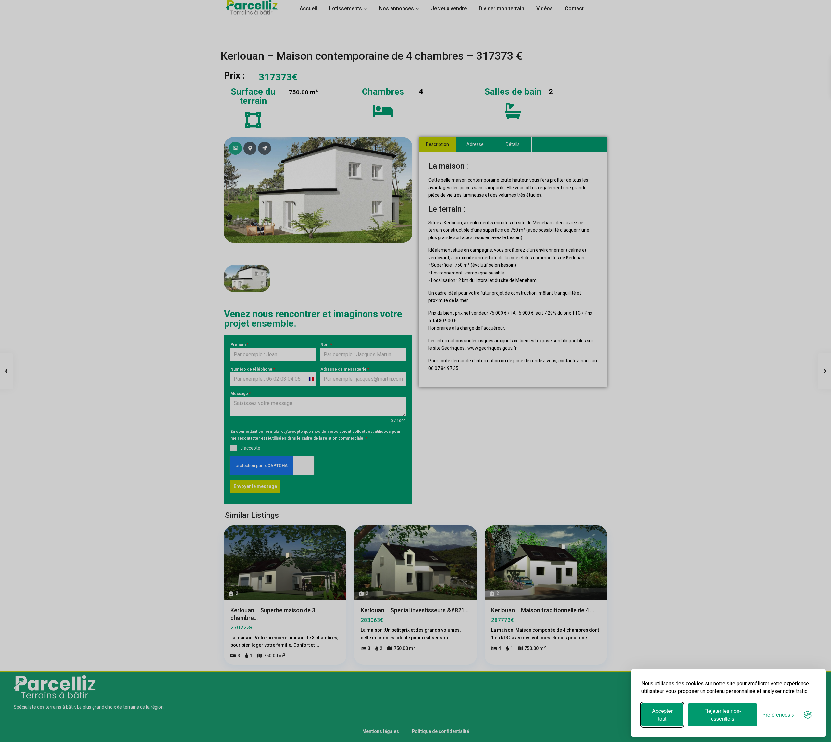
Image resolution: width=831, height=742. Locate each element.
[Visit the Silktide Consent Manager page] (807, 715)
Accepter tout (662, 714)
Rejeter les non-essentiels (722, 714)
